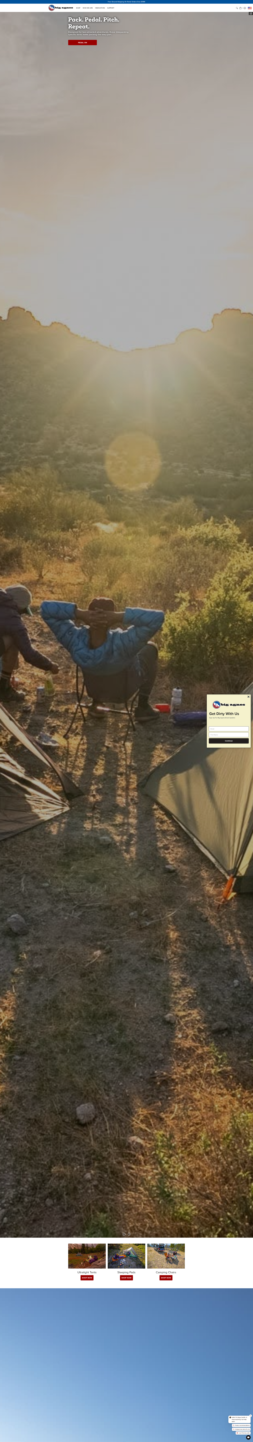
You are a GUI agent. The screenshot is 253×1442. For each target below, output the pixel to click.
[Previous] (124, 1234)
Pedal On (82, 42)
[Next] (129, 1234)
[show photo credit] (251, 13)
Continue (229, 741)
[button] (240, 8)
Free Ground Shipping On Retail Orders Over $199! (126, 2)
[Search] (236, 8)
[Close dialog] (248, 696)
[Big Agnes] (60, 8)
